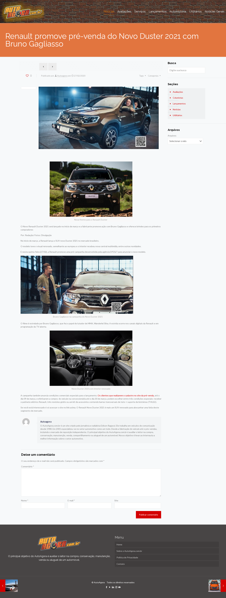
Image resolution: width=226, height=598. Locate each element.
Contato (121, 564)
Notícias (177, 109)
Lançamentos (179, 103)
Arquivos (172, 135)
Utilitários (177, 115)
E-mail (71, 500)
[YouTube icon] (110, 587)
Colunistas (178, 97)
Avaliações (178, 92)
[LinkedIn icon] (113, 587)
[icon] (119, 587)
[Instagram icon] (116, 587)
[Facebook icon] (106, 587)
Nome (24, 500)
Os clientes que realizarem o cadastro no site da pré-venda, (126, 395)
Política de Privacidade (127, 557)
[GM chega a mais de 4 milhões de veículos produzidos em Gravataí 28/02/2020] (217, 586)
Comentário (27, 466)
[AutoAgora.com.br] (23, 11)
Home (119, 544)
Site (116, 500)
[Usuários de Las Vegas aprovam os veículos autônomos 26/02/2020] (9, 586)
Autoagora (62, 75)
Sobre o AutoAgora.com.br (129, 551)
